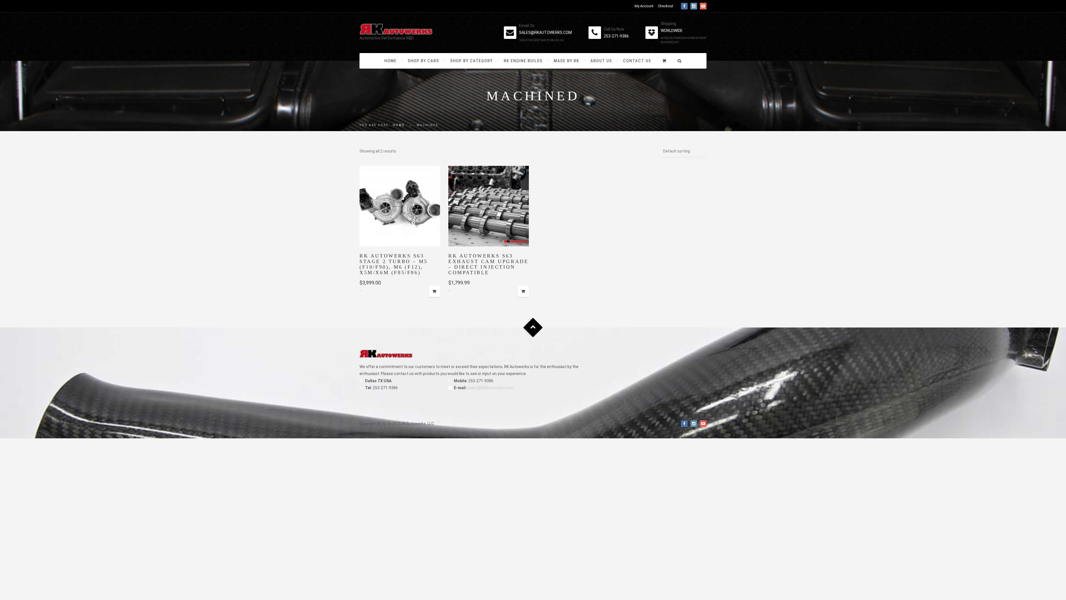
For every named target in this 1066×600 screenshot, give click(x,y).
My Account (644, 6)
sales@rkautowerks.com (545, 32)
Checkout (665, 6)
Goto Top (533, 328)
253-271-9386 (616, 36)
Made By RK (566, 60)
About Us (601, 60)
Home (390, 60)
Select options (434, 291)
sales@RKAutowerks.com (490, 388)
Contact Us (637, 60)
